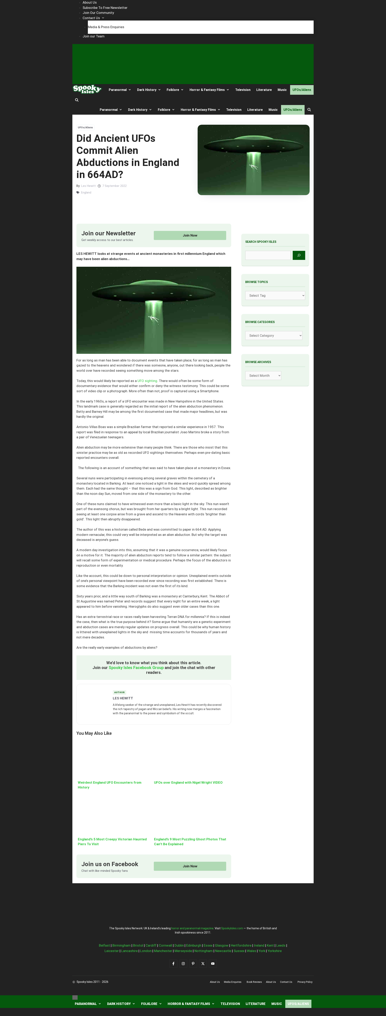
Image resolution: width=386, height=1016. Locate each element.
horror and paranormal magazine (192, 928)
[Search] (299, 255)
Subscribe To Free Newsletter (105, 8)
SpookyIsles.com (232, 928)
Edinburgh (193, 945)
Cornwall (165, 945)
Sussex (239, 951)
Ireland (259, 945)
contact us (286, 982)
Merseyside (183, 951)
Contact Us (91, 18)
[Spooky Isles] (87, 89)
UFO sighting (147, 381)
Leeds (280, 945)
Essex (208, 945)
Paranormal (118, 90)
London (146, 951)
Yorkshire (275, 951)
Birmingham (121, 945)
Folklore (173, 90)
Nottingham (203, 951)
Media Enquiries (232, 982)
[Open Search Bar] (76, 100)
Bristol (138, 945)
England (86, 192)
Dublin (179, 945)
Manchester (163, 951)
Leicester (112, 951)
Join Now (190, 235)
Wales (251, 951)
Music (282, 90)
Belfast (104, 945)
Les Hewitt (88, 186)
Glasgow (221, 945)
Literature (264, 90)
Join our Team (94, 36)
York (262, 951)
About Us (90, 2)
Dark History (146, 90)
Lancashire (129, 951)
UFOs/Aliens (302, 90)
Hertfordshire (241, 945)
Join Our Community (98, 13)
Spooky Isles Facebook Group (136, 667)
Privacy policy (305, 982)
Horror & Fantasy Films (207, 90)
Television (242, 90)
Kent (270, 945)
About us (215, 982)
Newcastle (223, 951)
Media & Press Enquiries (106, 27)
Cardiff (151, 945)
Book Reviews (254, 982)
